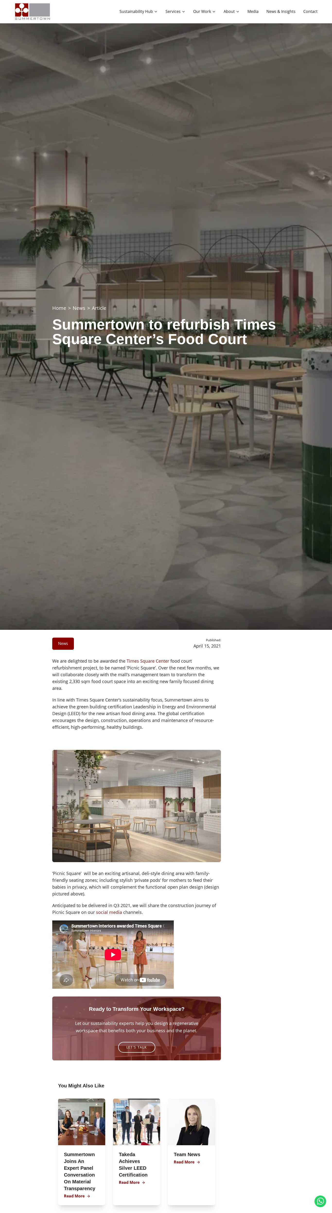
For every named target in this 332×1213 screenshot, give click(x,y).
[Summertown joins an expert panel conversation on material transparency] (81, 1122)
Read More (74, 1196)
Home (59, 308)
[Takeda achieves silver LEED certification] (136, 1122)
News (79, 308)
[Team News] (191, 1122)
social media (109, 912)
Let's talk (136, 1047)
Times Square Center (148, 661)
